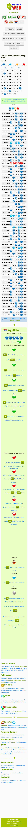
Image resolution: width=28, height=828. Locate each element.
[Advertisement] (14, 437)
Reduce (19, 29)
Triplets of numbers (11, 707)
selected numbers (15, 320)
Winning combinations (7, 762)
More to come (8, 685)
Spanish (11, 12)
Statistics (14, 48)
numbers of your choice (21, 666)
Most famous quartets (7, 739)
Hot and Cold (8, 722)
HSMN (20, 823)
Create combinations (7, 770)
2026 (17, 620)
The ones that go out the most (14, 39)
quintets (5, 747)
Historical (10, 29)
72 (22, 462)
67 (14, 375)
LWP (20, 821)
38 (4, 402)
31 (5, 354)
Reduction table (5, 777)
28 (12, 478)
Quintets (3, 745)
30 (5, 370)
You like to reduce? (6, 675)
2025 (15, 610)
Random (20, 43)
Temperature (9, 43)
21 (5, 416)
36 (12, 493)
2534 (12, 360)
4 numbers (12, 742)
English (16, 12)
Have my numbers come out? (14, 34)
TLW (19, 819)
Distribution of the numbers (9, 732)
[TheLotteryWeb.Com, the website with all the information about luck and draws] (14, 6)
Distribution (4, 735)
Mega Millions (14, 330)
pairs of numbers (7, 700)
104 (20, 390)
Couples (7, 696)
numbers (5, 688)
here (17, 825)
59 (8, 567)
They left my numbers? (8, 663)
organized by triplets (17, 711)
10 (6, 385)
